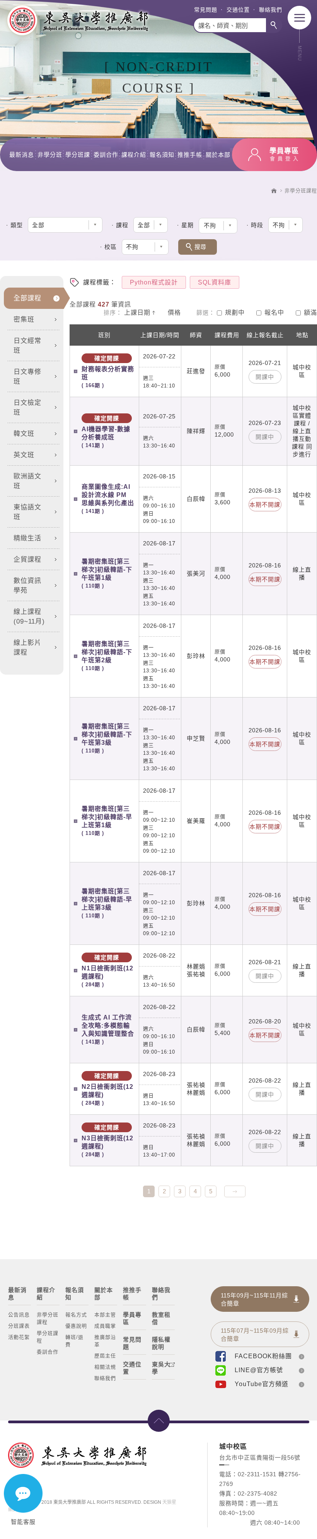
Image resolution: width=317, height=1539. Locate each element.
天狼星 (169, 1502)
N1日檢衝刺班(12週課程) (107, 970)
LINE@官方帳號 (259, 1370)
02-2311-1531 (257, 1474)
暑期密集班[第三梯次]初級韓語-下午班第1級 (107, 573)
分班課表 (19, 1326)
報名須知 (162, 154)
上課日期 (137, 312)
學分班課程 (47, 1337)
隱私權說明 (161, 1343)
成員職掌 (105, 1326)
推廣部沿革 (105, 1340)
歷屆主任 (105, 1356)
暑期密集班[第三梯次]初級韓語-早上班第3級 (107, 903)
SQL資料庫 (214, 282)
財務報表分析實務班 (108, 371)
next (234, 1191)
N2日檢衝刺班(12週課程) (107, 1089)
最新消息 (21, 154)
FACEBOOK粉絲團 (263, 1356)
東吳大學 (161, 1368)
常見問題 (205, 10)
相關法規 (105, 1367)
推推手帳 (189, 154)
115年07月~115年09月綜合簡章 (255, 1334)
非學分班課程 (301, 191)
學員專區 (132, 1318)
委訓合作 (106, 154)
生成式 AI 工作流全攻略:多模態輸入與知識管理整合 (108, 1029)
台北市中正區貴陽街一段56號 (259, 1457)
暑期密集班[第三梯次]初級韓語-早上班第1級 (107, 820)
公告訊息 (19, 1315)
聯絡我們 (270, 10)
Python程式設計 (154, 282)
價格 (174, 312)
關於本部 (218, 154)
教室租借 (161, 1318)
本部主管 (105, 1315)
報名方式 (76, 1315)
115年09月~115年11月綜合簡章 (254, 1299)
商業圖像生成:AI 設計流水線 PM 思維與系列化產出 (108, 498)
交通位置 (238, 10)
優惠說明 (76, 1326)
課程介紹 (133, 154)
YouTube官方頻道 (261, 1384)
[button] (218, 225)
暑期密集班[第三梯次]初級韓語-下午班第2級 (107, 656)
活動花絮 (19, 1337)
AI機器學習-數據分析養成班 (106, 431)
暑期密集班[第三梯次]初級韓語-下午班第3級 (107, 738)
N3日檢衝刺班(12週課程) (107, 1140)
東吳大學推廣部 (77, 20)
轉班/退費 (74, 1340)
